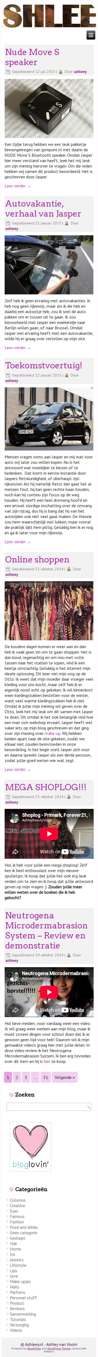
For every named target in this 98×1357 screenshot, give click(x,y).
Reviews (17, 1308)
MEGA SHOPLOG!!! (46, 787)
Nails (14, 1287)
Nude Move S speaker (32, 57)
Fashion (17, 1221)
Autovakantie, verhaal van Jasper (43, 208)
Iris (12, 1254)
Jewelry (16, 1259)
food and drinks (24, 1227)
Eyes (14, 1211)
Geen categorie (23, 1232)
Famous (17, 1216)
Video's (16, 1330)
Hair (13, 1243)
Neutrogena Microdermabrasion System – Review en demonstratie (46, 930)
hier (47, 1061)
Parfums (17, 1292)
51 (45, 1077)
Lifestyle (18, 1265)
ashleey (80, 71)
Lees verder (18, 185)
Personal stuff (23, 1297)
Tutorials (18, 1319)
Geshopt (17, 1238)
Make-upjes (20, 1281)
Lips (13, 1270)
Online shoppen (37, 559)
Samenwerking (23, 1314)
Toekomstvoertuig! (43, 365)
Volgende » (65, 1077)
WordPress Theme (59, 1348)
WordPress (34, 1348)
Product (17, 1303)
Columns (18, 1200)
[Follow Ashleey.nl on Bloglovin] (30, 1173)
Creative (17, 1205)
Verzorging (19, 1324)
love (14, 1276)
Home (15, 1249)
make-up (52, 733)
